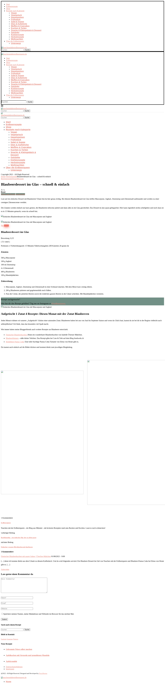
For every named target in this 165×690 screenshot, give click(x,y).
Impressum (10, 669)
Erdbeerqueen (6, 523)
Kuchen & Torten (19, 28)
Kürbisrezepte (17, 35)
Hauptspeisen (17, 17)
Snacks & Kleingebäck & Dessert (26, 30)
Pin (2, 226)
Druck (6, 226)
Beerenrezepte (11, 177)
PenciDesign (43, 673)
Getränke (15, 32)
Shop (8, 9)
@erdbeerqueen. (58, 303)
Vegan (14, 13)
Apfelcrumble (11, 661)
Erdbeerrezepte (12, 6)
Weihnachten (17, 39)
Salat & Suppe (17, 22)
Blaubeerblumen (12, 338)
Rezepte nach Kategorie (15, 11)
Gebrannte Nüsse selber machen (19, 649)
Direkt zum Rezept (8, 194)
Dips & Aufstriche (19, 24)
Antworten (5, 569)
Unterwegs (16, 43)
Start (8, 4)
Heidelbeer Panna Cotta (15, 342)
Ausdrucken (20, 194)
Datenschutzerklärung (14, 667)
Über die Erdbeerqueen (15, 41)
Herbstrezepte (17, 37)
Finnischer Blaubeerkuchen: (17, 335)
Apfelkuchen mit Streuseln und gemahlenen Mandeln (27, 655)
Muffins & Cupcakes (20, 26)
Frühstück (15, 19)
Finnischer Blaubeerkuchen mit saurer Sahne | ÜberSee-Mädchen (26, 556)
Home (3, 177)
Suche (27, 50)
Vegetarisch (16, 15)
